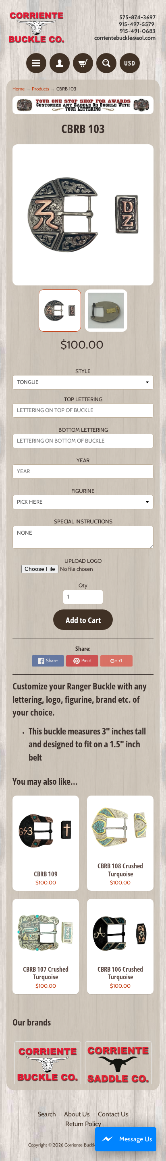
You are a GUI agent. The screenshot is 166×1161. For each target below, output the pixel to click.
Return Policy (83, 1124)
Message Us (135, 1139)
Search (46, 1114)
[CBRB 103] (60, 310)
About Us (77, 1114)
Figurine (83, 491)
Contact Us (113, 1114)
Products (40, 89)
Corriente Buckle (80, 1145)
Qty (83, 585)
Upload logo (83, 561)
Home (18, 89)
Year (83, 460)
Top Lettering (83, 399)
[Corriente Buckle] (36, 27)
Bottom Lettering (83, 430)
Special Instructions (83, 521)
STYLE (83, 371)
